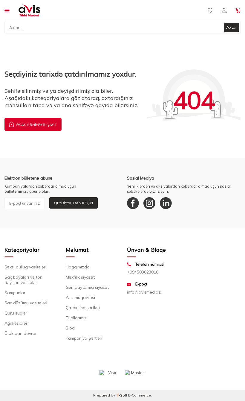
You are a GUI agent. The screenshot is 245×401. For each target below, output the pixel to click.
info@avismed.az (144, 292)
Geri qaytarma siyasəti (88, 287)
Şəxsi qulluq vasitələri (25, 267)
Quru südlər (15, 313)
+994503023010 (142, 272)
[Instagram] (149, 203)
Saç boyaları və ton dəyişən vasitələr (23, 279)
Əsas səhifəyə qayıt (36, 124)
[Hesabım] (224, 10)
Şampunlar (14, 292)
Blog (70, 328)
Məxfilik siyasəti (81, 277)
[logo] (29, 10)
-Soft (122, 395)
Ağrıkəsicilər (15, 323)
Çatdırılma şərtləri (83, 307)
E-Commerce (139, 395)
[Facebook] (133, 203)
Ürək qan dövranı (21, 333)
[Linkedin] (166, 203)
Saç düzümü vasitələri (25, 303)
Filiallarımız (76, 318)
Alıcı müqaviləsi (80, 297)
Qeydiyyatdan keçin (73, 202)
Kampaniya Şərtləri (84, 338)
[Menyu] (7, 10)
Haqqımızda (78, 267)
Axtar (231, 27)
